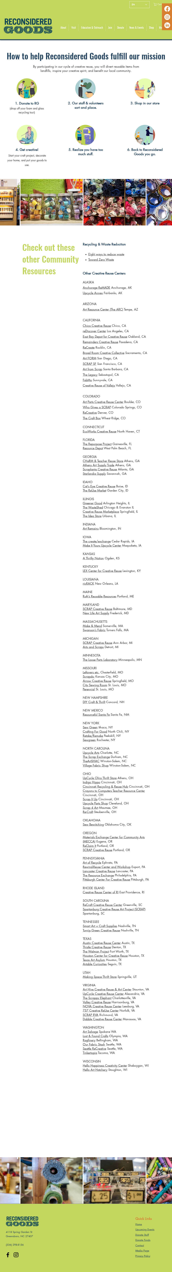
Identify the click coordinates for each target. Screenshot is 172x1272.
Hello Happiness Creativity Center (105, 1065)
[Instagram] (167, 17)
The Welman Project (96, 951)
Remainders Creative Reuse (100, 342)
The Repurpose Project (97, 444)
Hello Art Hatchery (95, 1070)
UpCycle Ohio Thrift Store (100, 778)
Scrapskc (88, 676)
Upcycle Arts (91, 753)
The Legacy (90, 375)
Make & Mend (92, 626)
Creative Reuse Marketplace (101, 512)
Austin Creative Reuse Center (102, 943)
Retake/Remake (93, 736)
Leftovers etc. (91, 672)
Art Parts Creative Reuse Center (103, 402)
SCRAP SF (89, 364)
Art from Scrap (92, 369)
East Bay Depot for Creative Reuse (105, 337)
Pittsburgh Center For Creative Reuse (106, 879)
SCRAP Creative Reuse (97, 609)
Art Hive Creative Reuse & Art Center (107, 989)
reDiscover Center (94, 331)
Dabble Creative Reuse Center (102, 1019)
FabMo (87, 380)
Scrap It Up (90, 799)
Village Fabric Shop (96, 765)
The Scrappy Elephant (97, 998)
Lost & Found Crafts (95, 1036)
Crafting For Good (95, 731)
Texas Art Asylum (94, 960)
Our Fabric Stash (94, 1044)
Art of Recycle (92, 862)
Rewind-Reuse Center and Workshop (107, 867)
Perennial (89, 689)
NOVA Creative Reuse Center (102, 1006)
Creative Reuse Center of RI (100, 892)
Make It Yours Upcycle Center (102, 545)
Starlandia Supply (94, 474)
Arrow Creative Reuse (97, 681)
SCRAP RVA (90, 1015)
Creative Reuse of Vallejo (99, 385)
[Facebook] (167, 9)
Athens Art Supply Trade (98, 465)
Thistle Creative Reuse (97, 947)
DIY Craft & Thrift (94, 702)
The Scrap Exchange (96, 757)
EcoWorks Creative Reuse (99, 431)
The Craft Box (92, 418)
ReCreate (89, 347)
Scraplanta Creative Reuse (100, 469)
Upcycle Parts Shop (95, 803)
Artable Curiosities (95, 964)
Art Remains (91, 528)
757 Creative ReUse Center (101, 1010)
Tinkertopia (90, 1053)
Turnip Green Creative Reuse (101, 930)
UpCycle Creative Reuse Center (103, 994)
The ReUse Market (94, 490)
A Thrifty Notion (93, 558)
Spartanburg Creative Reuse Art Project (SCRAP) (114, 909)
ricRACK (88, 583)
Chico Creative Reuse (97, 326)
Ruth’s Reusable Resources (99, 596)
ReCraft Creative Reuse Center (102, 905)
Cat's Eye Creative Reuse (99, 486)
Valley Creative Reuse (97, 1002)
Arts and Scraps (93, 647)
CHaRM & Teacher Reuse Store (103, 461)
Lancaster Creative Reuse (99, 871)
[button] (160, 4)
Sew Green (90, 727)
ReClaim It (89, 846)
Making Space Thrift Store (100, 977)
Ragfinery (89, 1040)
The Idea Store (92, 516)
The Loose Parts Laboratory (100, 660)
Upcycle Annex (93, 293)
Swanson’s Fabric (94, 630)
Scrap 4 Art (90, 808)
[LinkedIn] (167, 25)
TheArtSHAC (91, 761)
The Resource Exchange (98, 875)
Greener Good (92, 503)
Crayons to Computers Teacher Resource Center (114, 791)
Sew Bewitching (93, 824)
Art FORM (89, 358)
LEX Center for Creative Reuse (102, 571)
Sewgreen (89, 740)
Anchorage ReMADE (96, 288)
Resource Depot (93, 448)
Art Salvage (90, 1032)
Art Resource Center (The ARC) (103, 309)
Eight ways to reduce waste (106, 254)
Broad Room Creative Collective (103, 353)
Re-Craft (88, 812)
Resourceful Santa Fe (96, 715)
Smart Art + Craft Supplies (100, 926)
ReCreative (90, 413)
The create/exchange (97, 541)
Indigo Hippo (91, 782)
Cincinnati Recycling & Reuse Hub (105, 786)
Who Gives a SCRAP (97, 407)
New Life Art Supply (96, 613)
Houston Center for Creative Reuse (105, 956)
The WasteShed (93, 507)
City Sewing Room (95, 685)
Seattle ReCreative (94, 1049)
